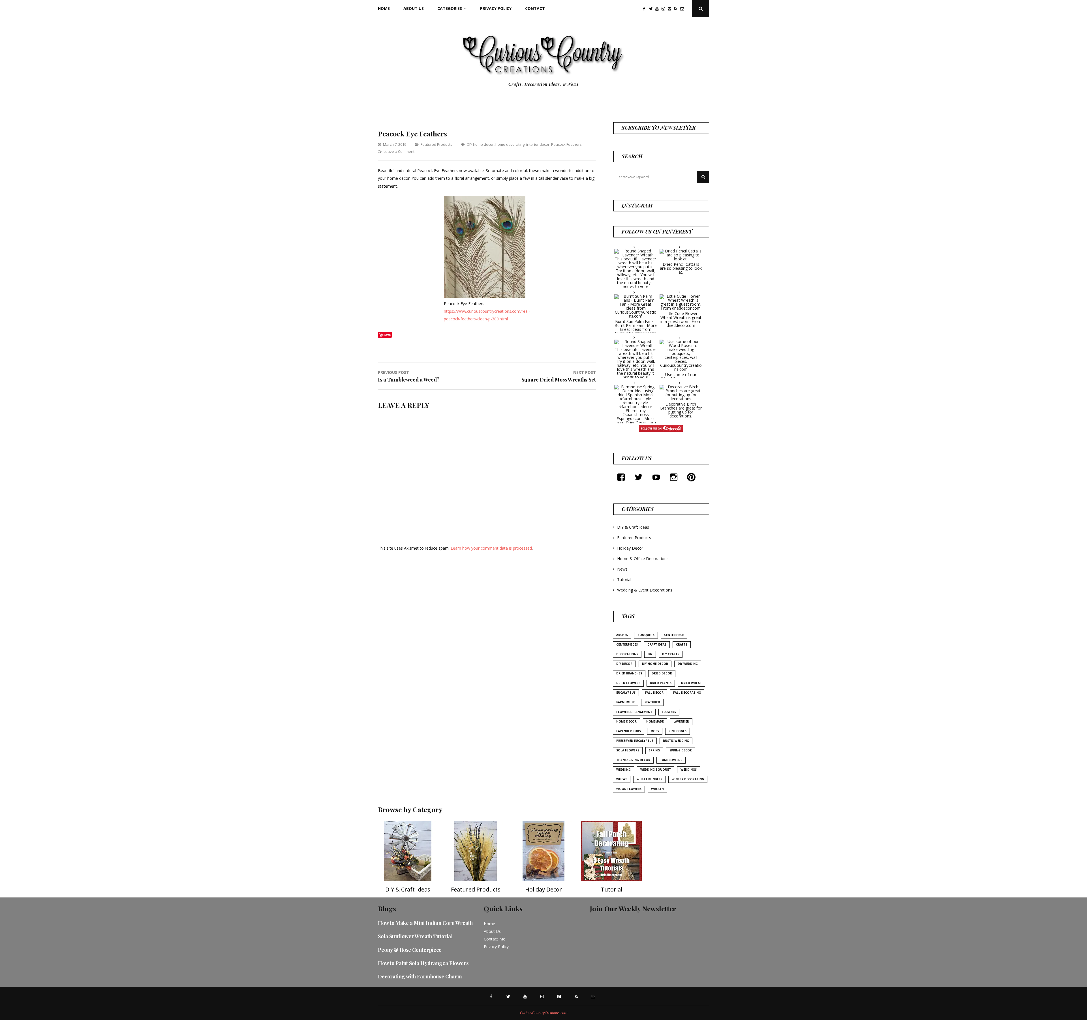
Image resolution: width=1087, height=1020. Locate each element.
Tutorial (624, 579)
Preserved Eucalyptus (634, 741)
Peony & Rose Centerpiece (410, 949)
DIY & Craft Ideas (633, 527)
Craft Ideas (656, 644)
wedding (623, 770)
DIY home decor (480, 144)
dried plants (660, 683)
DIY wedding (688, 664)
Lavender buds (628, 731)
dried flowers (628, 683)
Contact (535, 8)
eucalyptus (625, 693)
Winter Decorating (688, 779)
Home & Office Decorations (643, 558)
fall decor (654, 693)
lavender (681, 721)
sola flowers (627, 750)
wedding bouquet (655, 770)
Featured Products (436, 144)
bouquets (645, 635)
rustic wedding (676, 741)
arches (622, 635)
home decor (626, 721)
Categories (449, 8)
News (622, 569)
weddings (689, 770)
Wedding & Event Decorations (644, 590)
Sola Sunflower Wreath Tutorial (415, 936)
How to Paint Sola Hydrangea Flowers (423, 963)
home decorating (510, 144)
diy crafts (670, 654)
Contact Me (494, 939)
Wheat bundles (649, 779)
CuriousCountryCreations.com (543, 1012)
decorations (627, 654)
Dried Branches (629, 673)
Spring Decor (680, 750)
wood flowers (628, 789)
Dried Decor (662, 673)
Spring (654, 750)
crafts (681, 644)
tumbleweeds (671, 760)
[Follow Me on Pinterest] (661, 429)
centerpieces (627, 644)
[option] (408, 859)
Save (387, 335)
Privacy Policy (496, 8)
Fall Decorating (687, 693)
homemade (655, 721)
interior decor (537, 144)
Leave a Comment (399, 151)
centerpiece (674, 635)
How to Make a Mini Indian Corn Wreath (425, 923)
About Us (413, 8)
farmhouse (625, 702)
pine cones (677, 731)
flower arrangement (634, 712)
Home (384, 8)
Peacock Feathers (566, 144)
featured (652, 702)
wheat (621, 779)
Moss (655, 731)
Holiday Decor (630, 548)
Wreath (657, 789)
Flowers (669, 712)
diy (650, 654)
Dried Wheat (691, 683)
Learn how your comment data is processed (491, 548)
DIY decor (624, 664)
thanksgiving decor (633, 760)
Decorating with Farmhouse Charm (420, 976)
